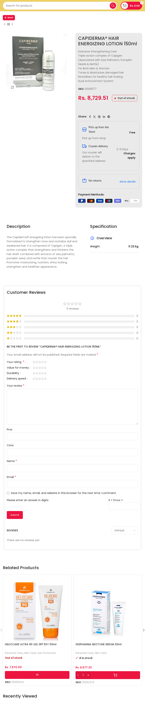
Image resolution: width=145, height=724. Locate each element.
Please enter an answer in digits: (28, 500)
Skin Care (30, 653)
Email (11, 477)
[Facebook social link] (90, 116)
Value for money (18, 368)
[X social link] (94, 116)
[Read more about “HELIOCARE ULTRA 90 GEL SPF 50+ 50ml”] (37, 675)
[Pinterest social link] (99, 116)
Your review (15, 386)
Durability (13, 373)
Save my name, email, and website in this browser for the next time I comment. (63, 493)
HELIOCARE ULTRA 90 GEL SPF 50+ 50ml (30, 644)
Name (12, 461)
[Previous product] (5, 24)
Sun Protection (46, 653)
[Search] (113, 5)
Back (10, 17)
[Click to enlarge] (12, 87)
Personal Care (14, 653)
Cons (10, 445)
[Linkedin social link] (104, 116)
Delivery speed (17, 378)
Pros (9, 429)
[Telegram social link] (108, 116)
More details (127, 181)
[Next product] (12, 24)
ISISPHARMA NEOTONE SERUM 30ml (99, 644)
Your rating (15, 362)
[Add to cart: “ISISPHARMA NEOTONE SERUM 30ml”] (108, 675)
